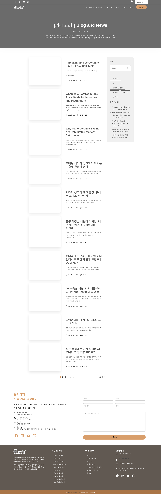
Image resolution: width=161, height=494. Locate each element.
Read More (71, 80)
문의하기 (90, 473)
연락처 (130, 7)
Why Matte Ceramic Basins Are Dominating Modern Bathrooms (82, 132)
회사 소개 (109, 7)
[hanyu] (19, 7)
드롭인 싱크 (57, 458)
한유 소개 (90, 461)
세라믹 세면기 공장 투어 (95, 467)
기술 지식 (115, 97)
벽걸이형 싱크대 (58, 467)
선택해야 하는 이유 (93, 470)
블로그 (118, 7)
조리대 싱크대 (58, 455)
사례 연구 (115, 83)
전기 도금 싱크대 (59, 479)
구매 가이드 (115, 78)
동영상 (124, 7)
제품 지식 (125, 92)
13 (73, 377)
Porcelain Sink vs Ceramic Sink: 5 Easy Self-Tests (121, 108)
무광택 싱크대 (58, 473)
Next (101, 377)
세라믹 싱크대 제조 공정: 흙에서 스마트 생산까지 (120, 136)
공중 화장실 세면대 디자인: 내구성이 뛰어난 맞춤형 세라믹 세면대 (83, 225)
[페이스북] (15, 2)
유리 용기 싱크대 (59, 482)
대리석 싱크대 (58, 476)
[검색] (132, 1)
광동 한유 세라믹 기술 (74, 492)
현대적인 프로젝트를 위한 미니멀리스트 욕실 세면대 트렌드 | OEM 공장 (84, 259)
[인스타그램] (28, 2)
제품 (90, 7)
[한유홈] (19, 451)
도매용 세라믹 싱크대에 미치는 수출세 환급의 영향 (120, 130)
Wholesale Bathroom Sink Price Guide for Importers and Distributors (82, 97)
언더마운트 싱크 (58, 461)
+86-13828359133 (22, 413)
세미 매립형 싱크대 (59, 464)
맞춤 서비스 (100, 7)
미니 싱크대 (57, 470)
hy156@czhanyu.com (23, 422)
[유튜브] (24, 2)
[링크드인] (20, 2)
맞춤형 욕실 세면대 (118, 88)
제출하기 (114, 437)
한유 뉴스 (115, 92)
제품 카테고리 (91, 458)
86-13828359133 (124, 459)
